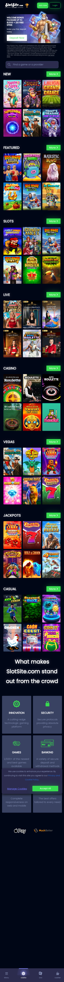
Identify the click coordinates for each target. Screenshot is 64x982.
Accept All (45, 788)
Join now (43, 5)
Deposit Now (17, 38)
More (52, 74)
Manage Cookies (17, 788)
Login (55, 5)
